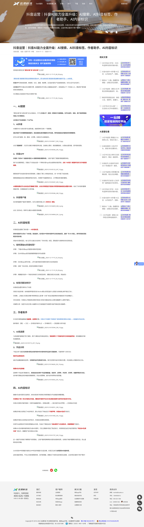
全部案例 (57, 492)
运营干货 (27, 51)
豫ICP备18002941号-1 (88, 521)
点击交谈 (125, 502)
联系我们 (38, 505)
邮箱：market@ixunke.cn (116, 492)
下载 (76, 4)
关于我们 (38, 495)
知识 (90, 4)
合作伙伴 (96, 492)
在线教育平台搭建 (79, 499)
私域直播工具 (51, 4)
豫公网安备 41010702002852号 (109, 521)
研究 (95, 495)
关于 (69, 4)
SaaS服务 (39, 4)
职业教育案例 (58, 495)
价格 (61, 4)
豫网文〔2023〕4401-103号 (77, 523)
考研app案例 (58, 499)
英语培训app (58, 502)
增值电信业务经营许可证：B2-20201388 (50, 523)
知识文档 (38, 502)
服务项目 (38, 492)
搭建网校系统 (78, 502)
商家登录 (124, 4)
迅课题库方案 (78, 505)
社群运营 (96, 499)
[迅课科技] (139, 497)
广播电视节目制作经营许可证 (97, 523)
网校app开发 (78, 492)
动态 (83, 4)
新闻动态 (38, 499)
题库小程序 (58, 505)
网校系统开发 (78, 495)
